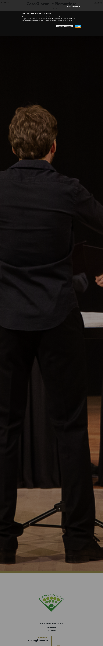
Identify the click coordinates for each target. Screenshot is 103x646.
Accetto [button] (78, 26)
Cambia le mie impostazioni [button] (64, 26)
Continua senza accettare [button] (74, 6)
